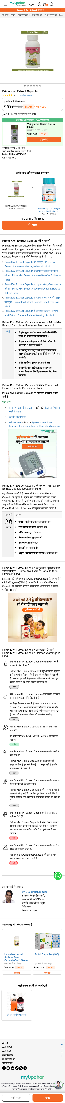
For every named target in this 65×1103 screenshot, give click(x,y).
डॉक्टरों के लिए (7, 1055)
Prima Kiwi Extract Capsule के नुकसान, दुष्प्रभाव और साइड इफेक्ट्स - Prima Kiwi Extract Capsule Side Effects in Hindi (32, 302)
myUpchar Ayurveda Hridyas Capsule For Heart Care (48, 209)
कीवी (8, 331)
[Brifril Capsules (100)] (47, 940)
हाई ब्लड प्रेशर (15, 422)
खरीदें (47, 1097)
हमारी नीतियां (7, 1047)
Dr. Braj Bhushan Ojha (34, 892)
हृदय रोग (12, 407)
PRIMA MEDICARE (17, 154)
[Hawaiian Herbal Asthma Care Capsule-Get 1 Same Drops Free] (16, 940)
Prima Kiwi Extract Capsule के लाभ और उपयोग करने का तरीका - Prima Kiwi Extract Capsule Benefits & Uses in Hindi (33, 275)
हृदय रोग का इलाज (26, 407)
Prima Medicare (17, 148)
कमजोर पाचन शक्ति (17, 417)
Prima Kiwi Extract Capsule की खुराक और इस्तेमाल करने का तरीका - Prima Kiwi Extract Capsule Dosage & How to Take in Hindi (33, 289)
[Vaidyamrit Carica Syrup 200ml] (14, 133)
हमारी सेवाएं (6, 1051)
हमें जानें (5, 1043)
